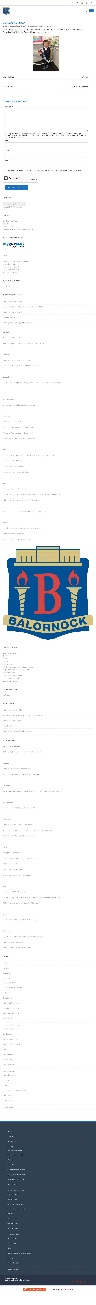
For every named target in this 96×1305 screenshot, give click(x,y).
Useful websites (8, 1065)
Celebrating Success (36, 26)
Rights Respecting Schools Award (14, 1090)
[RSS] (91, 2)
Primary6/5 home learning (12, 312)
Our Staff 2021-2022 (10, 982)
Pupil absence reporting (11, 1013)
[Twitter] (77, 2)
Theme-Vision (26, 1280)
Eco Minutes (9, 86)
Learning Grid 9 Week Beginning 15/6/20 (17, 323)
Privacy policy (68, 1289)
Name (7, 140)
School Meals (7, 1018)
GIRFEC (5, 1049)
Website (9, 160)
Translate (19, 207)
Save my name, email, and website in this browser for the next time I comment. (44, 170)
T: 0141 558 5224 (8, 226)
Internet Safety (8, 1060)
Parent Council (8, 1101)
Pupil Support (7, 1054)
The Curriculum (8, 1029)
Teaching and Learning (11, 1025)
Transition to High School (11, 1008)
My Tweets (6, 286)
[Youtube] (82, 2)
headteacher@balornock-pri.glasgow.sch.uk (18, 229)
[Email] (86, 2)
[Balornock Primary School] (6, 11)
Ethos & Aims (7, 998)
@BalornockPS (8, 1107)
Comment (9, 107)
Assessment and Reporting (12, 1044)
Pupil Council (7, 1096)
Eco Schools (7, 1080)
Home (5, 963)
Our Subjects (7, 1034)
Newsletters (7, 973)
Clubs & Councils (9, 1071)
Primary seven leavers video (12, 302)
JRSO (5, 1085)
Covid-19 (6, 968)
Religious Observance (10, 1039)
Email (7, 150)
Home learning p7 (9, 317)
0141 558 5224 (8, 664)
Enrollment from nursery (11, 1003)
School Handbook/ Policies (12, 988)
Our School (7, 979)
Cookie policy (58, 1289)
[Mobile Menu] (91, 10)
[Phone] (72, 2)
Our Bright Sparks (81, 86)
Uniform (6, 993)
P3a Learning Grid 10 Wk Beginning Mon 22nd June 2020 (23, 307)
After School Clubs (9, 1075)
